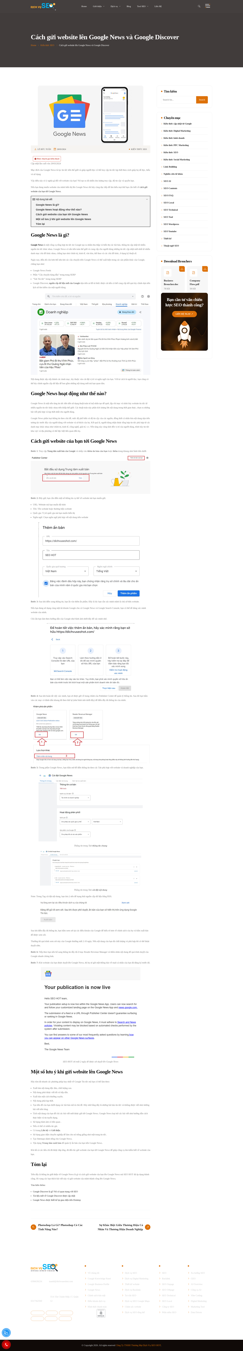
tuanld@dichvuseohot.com (61, 1281)
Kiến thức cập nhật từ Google (178, 124)
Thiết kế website (132, 1284)
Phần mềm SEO (169, 1312)
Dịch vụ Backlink (133, 1290)
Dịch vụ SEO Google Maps (137, 1301)
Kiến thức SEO (139, 149)
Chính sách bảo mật (96, 1295)
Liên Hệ (158, 6)
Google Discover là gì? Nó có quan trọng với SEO (55, 1191)
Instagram (67, 1313)
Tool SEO (141, 6)
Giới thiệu (97, 6)
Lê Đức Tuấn (44, 149)
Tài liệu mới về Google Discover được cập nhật (54, 1196)
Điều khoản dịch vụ (96, 1301)
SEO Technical (171, 210)
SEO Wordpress (171, 224)
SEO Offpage (168, 1290)
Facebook (38, 1313)
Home (84, 6)
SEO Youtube (170, 231)
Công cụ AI (196, 1290)
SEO (164, 1273)
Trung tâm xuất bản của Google (61, 451)
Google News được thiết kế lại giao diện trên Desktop (57, 1200)
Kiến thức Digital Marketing (177, 131)
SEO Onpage (168, 1284)
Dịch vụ (114, 6)
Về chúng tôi (93, 1273)
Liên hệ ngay (183, 314)
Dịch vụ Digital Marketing (136, 1278)
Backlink (166, 1278)
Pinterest (66, 1319)
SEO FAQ (168, 195)
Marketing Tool (198, 1307)
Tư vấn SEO (130, 1295)
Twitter (53, 1313)
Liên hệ (44, 1130)
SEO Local (169, 203)
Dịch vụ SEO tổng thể (135, 1312)
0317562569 (36, 1301)
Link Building (170, 167)
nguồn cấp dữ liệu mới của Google (64, 283)
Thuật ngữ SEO (171, 246)
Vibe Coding (196, 1295)
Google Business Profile (98, 1284)
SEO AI (167, 181)
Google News (94, 1290)
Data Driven (196, 1312)
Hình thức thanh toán (97, 1307)
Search (202, 100)
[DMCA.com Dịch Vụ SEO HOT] (101, 1313)
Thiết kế (167, 238)
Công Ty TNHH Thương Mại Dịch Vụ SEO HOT (138, 1345)
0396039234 (36, 1281)
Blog (129, 6)
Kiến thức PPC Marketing (176, 145)
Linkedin (38, 1319)
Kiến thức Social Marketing (177, 160)
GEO (193, 1278)
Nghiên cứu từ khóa (173, 174)
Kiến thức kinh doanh (174, 138)
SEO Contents (170, 188)
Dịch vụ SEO (131, 1273)
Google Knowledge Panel (99, 1278)
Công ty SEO (168, 1307)
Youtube (52, 1319)
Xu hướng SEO (198, 1273)
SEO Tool (168, 217)
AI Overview (197, 1284)
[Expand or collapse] (147, 199)
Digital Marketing (199, 1301)
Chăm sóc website (133, 1307)
